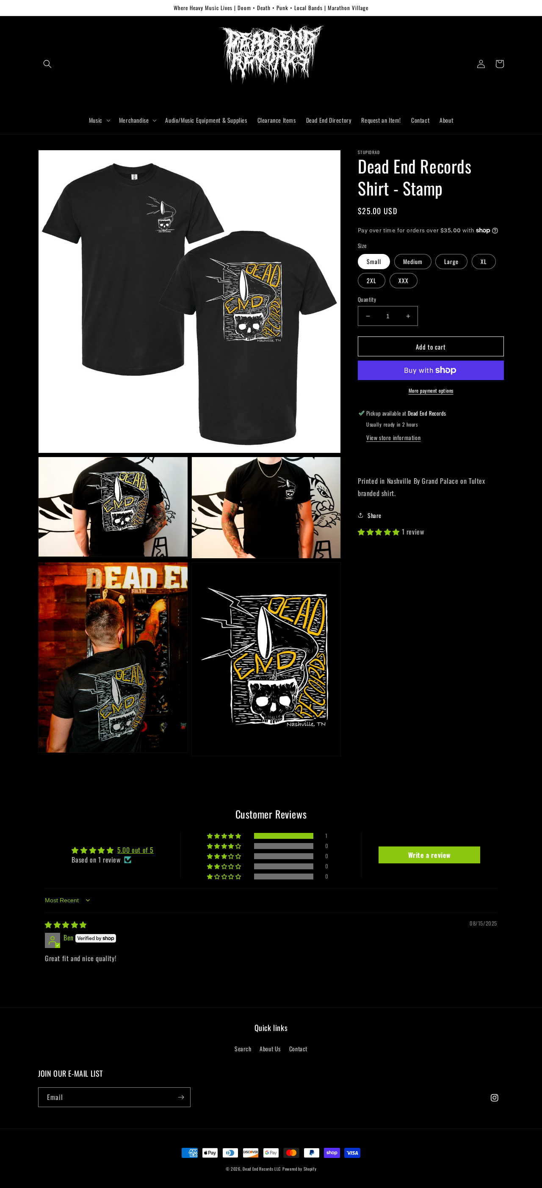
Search (243, 1048)
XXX (403, 280)
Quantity (367, 299)
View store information (393, 437)
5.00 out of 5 (135, 850)
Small (374, 261)
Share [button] (375, 515)
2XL (371, 280)
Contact (298, 1048)
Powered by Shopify (299, 1169)
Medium (413, 261)
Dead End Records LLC (262, 1169)
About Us (270, 1048)
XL (484, 261)
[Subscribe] (180, 1097)
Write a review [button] (429, 855)
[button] (47, 64)
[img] (66, 924)
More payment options (431, 390)
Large (451, 261)
